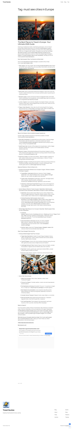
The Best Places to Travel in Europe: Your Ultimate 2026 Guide (34, 43)
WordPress (67, 425)
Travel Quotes (7, 2)
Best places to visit (22, 325)
